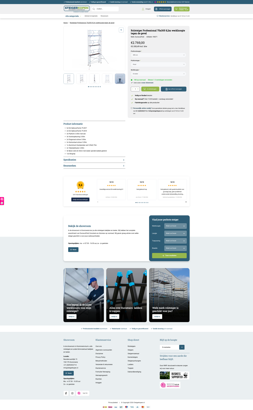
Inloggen (99, 383)
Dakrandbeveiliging (134, 372)
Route (74, 249)
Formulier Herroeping (103, 372)
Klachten (99, 379)
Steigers (130, 350)
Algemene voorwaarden (104, 350)
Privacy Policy (100, 357)
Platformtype (135, 60)
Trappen (130, 368)
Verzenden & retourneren (104, 364)
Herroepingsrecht (101, 375)
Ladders (130, 364)
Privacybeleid (113, 402)
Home (65, 23)
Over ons (99, 346)
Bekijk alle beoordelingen (80, 199)
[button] (88, 86)
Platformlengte (136, 51)
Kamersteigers (133, 357)
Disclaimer (99, 354)
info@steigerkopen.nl (155, 111)
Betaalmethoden (101, 361)
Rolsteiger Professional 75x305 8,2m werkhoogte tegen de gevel (92, 23)
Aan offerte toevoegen (175, 89)
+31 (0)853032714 (141, 111)
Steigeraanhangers (134, 361)
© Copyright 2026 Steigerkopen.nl (133, 402)
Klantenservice (101, 368)
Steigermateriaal (133, 354)
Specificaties (69, 159)
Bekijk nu (71, 316)
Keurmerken (69, 165)
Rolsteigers (131, 346)
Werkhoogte (135, 70)
